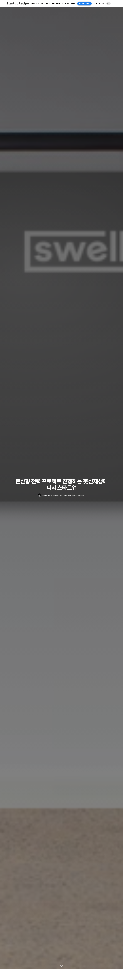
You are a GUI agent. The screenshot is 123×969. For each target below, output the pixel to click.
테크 (41, 3)
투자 (46, 3)
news (65, 495)
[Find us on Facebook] (96, 3)
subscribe (85, 3)
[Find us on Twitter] (99, 3)
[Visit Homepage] (18, 3)
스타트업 (34, 3)
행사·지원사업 (56, 3)
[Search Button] (115, 3)
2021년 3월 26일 (57, 495)
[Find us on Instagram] (103, 3)
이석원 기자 (47, 495)
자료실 (66, 3)
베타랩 (73, 3)
